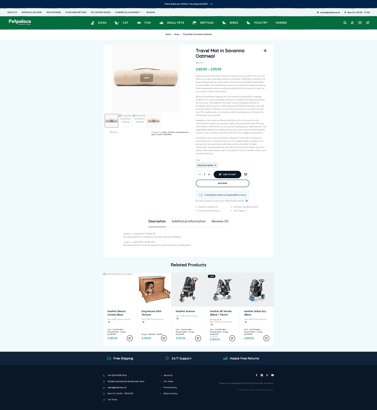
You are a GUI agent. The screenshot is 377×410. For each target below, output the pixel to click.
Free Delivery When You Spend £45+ (186, 3)
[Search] (345, 23)
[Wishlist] (360, 23)
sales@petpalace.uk (330, 12)
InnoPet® (112, 334)
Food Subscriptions (76, 12)
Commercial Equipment (127, 12)
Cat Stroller (118, 329)
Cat (125, 22)
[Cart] (368, 23)
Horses (281, 22)
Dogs (102, 22)
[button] (130, 338)
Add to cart (229, 173)
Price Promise (53, 12)
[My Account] (352, 23)
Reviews (151, 12)
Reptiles (207, 22)
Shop (177, 34)
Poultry (261, 22)
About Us (12, 12)
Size (198, 160)
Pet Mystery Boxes (100, 12)
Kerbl (159, 334)
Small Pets (175, 22)
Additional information (189, 221)
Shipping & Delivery (32, 12)
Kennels (152, 334)
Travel (159, 134)
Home (168, 34)
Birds (234, 22)
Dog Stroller (113, 332)
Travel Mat (166, 134)
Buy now (222, 183)
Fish (148, 22)
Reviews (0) (220, 221)
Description (157, 221)
